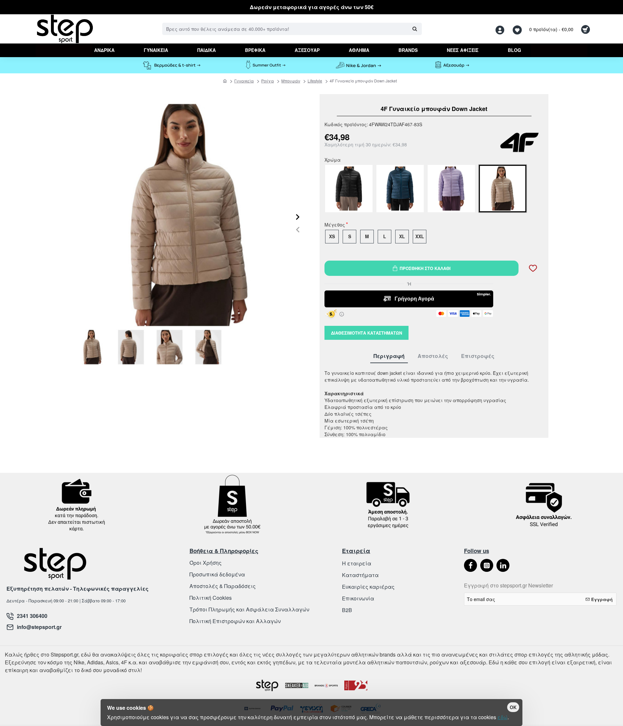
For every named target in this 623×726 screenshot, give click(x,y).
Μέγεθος (334, 225)
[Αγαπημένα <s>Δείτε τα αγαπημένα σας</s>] (518, 29)
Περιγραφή (389, 356)
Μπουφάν (290, 80)
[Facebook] (470, 565)
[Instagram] (486, 565)
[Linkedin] (502, 565)
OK (513, 707)
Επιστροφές (478, 356)
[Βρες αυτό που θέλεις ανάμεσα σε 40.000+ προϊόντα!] (414, 29)
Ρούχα (267, 80)
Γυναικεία (244, 80)
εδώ (502, 717)
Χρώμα (332, 160)
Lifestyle (315, 80)
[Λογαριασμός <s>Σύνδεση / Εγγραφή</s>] (501, 29)
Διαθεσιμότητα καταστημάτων (366, 333)
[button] (297, 229)
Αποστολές (433, 356)
